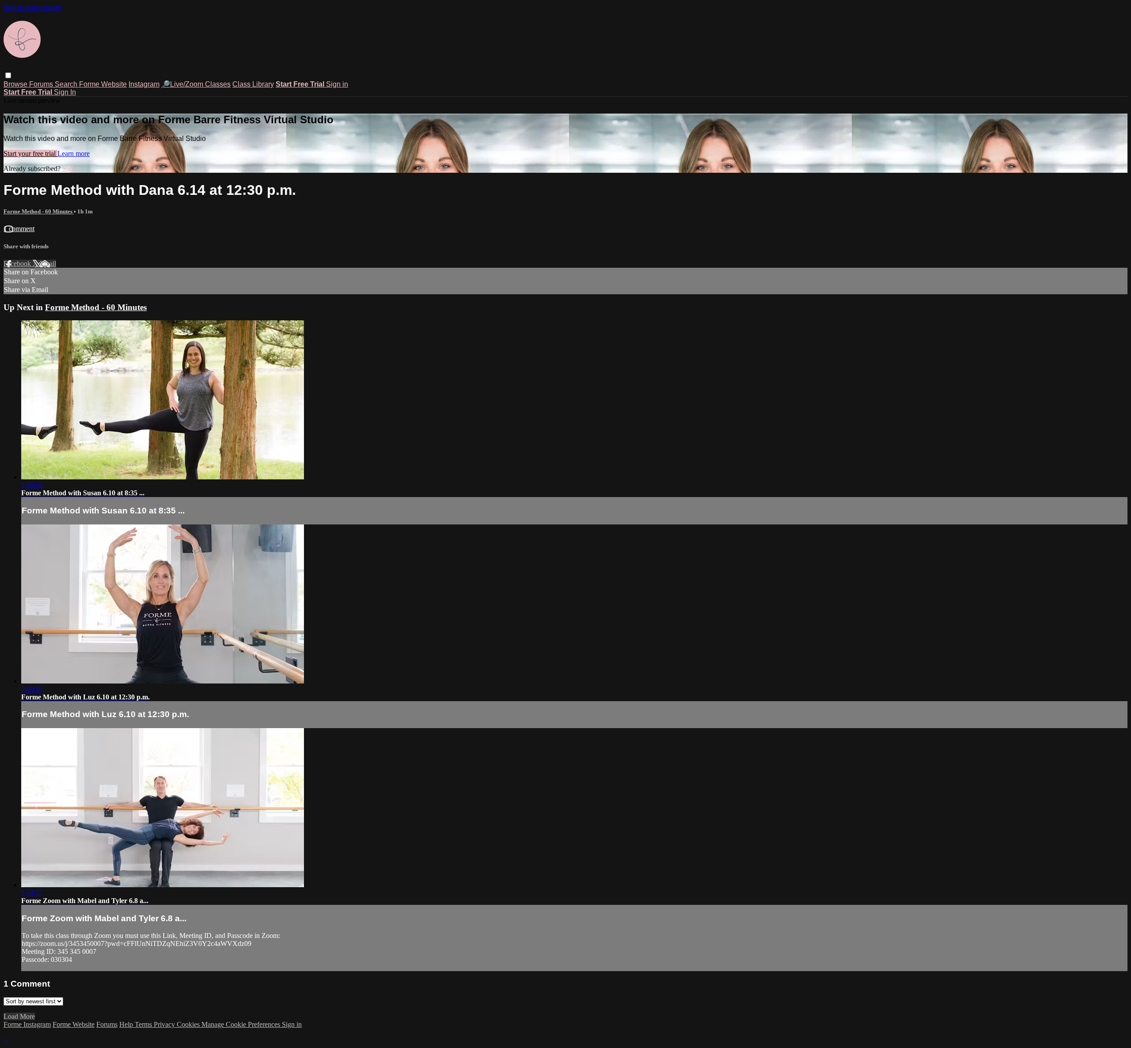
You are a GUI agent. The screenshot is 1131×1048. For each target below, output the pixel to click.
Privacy (165, 1024)
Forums (42, 84)
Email (48, 263)
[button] (8, 75)
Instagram (144, 84)
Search (67, 84)
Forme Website (103, 84)
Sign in (337, 84)
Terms (144, 1024)
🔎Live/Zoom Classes (196, 84)
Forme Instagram (27, 1024)
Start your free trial (30, 153)
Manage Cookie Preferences (241, 1024)
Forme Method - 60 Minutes (39, 211)
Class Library (253, 84)
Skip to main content (32, 7)
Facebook (18, 263)
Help (127, 1024)
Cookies (189, 1024)
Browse (16, 84)
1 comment (19, 228)
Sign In (65, 92)
